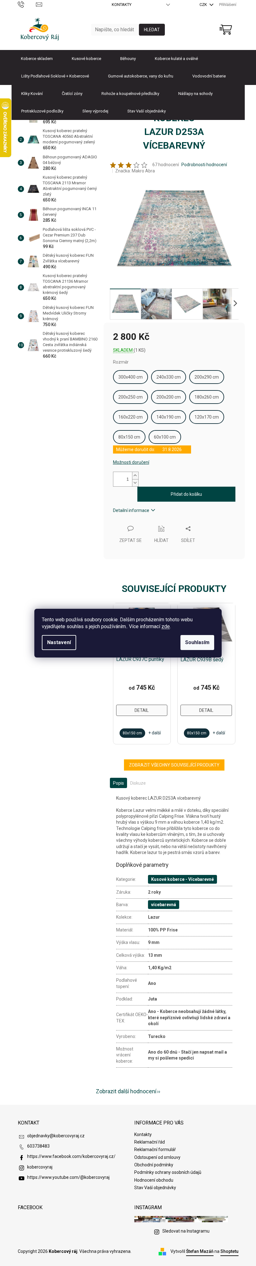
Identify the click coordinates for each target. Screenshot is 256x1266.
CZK (203, 4)
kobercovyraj (39, 1166)
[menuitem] (37, 58)
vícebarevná (163, 904)
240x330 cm (168, 377)
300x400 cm (130, 377)
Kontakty (121, 4)
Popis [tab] (118, 783)
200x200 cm (168, 397)
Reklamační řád (149, 1141)
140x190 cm (168, 417)
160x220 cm (130, 417)
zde (165, 626)
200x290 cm (206, 377)
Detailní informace (131, 510)
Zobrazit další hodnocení (126, 1091)
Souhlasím (197, 642)
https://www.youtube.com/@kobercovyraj (68, 1177)
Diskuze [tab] (138, 783)
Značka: (135, 170)
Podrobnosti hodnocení (204, 164)
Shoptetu (229, 1251)
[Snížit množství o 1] (135, 482)
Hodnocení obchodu (153, 1180)
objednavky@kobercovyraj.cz (56, 1135)
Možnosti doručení (131, 462)
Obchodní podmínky (153, 1164)
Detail (142, 710)
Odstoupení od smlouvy (157, 1157)
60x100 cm (165, 436)
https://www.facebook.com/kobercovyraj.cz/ (71, 1156)
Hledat (152, 29)
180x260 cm (206, 397)
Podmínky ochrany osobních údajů (167, 1172)
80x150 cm (129, 436)
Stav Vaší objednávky (155, 1187)
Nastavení (59, 642)
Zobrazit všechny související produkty (174, 764)
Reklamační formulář (155, 1149)
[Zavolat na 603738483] (27, 4)
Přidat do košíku (186, 494)
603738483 (38, 1146)
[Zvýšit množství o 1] (135, 475)
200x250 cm (130, 397)
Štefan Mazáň (200, 1251)
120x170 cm (206, 417)
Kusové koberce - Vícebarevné (182, 879)
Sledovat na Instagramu (185, 1231)
